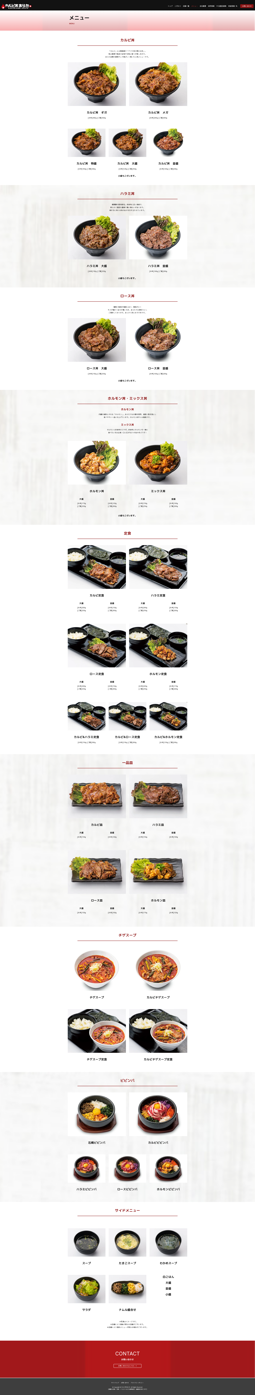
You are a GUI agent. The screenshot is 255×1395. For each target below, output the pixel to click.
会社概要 (203, 6)
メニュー (194, 6)
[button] (236, 6)
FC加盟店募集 (221, 6)
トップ (170, 6)
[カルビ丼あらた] (16, 6)
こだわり (178, 6)
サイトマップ (115, 1383)
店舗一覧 (186, 6)
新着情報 (231, 6)
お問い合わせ (247, 6)
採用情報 (211, 6)
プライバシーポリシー (137, 1383)
